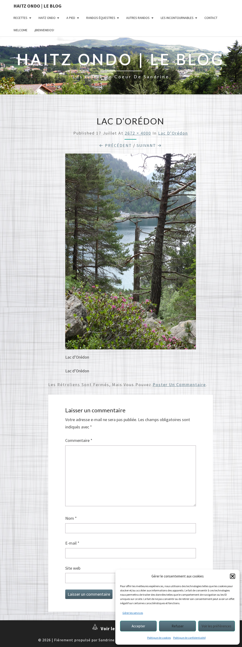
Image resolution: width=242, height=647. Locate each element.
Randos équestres (100, 18)
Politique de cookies (159, 637)
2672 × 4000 (138, 133)
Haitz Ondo (47, 18)
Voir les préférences (216, 626)
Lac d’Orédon (173, 133)
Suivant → (149, 145)
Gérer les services (132, 613)
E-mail (72, 543)
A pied (70, 18)
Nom (71, 518)
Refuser (178, 626)
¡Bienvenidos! (44, 30)
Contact (210, 18)
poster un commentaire (179, 384)
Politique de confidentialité (189, 637)
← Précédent (115, 145)
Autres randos (138, 18)
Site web (72, 568)
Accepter (138, 626)
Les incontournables (177, 18)
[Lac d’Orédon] (130, 253)
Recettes (20, 18)
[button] (232, 576)
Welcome (20, 30)
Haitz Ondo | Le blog (37, 6)
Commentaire (78, 440)
